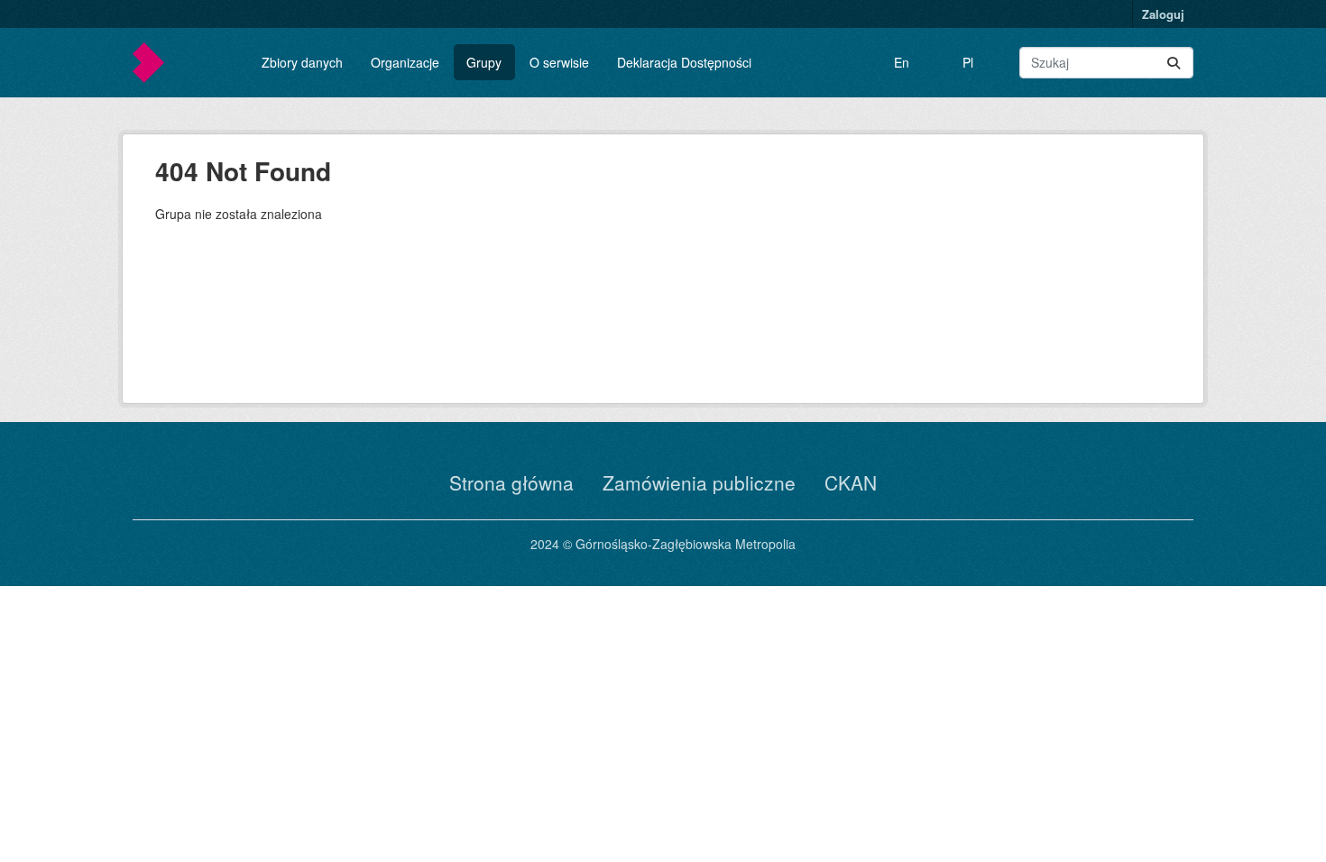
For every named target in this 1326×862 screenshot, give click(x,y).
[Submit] (1174, 62)
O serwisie (559, 62)
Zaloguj (1163, 14)
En (901, 62)
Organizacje (405, 62)
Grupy (484, 62)
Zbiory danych (302, 62)
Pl (967, 62)
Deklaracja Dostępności (684, 62)
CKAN (850, 482)
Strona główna (511, 482)
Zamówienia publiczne (699, 482)
